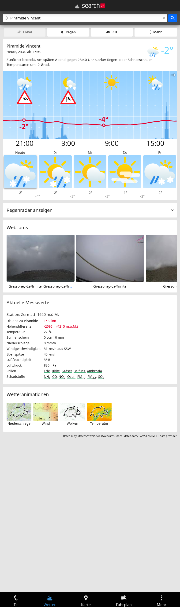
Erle (47, 371)
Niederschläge (19, 423)
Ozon (71, 376)
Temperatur (99, 423)
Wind (46, 423)
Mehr (157, 32)
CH (114, 32)
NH (47, 376)
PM (81, 376)
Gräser (67, 371)
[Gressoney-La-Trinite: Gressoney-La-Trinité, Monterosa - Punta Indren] (41, 257)
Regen (71, 32)
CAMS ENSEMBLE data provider (158, 436)
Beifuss (79, 371)
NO (62, 376)
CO (54, 376)
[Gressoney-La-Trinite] (110, 257)
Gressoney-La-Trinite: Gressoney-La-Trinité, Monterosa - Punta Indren (64, 286)
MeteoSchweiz (86, 436)
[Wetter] (77, 6)
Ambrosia (94, 371)
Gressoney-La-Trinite (109, 286)
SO (101, 376)
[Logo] (93, 5)
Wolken (72, 423)
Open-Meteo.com (126, 436)
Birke (56, 371)
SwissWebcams (105, 436)
